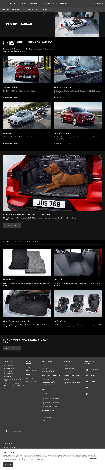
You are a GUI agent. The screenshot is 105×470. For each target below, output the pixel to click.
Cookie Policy (40, 459)
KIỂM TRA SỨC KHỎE (48, 384)
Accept (8, 465)
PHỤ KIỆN (45, 368)
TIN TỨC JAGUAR (69, 368)
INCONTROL (67, 379)
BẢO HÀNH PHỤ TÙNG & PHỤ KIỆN (50, 403)
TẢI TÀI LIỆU (30, 378)
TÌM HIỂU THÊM (13, 225)
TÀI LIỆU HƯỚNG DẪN (48, 382)
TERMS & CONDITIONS (10, 447)
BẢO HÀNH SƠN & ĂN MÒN (50, 406)
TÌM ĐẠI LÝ (45, 420)
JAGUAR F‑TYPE (9, 373)
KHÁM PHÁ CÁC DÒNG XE (11, 383)
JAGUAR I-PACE (8, 371)
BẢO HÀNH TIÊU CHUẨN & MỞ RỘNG (50, 399)
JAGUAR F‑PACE (9, 365)
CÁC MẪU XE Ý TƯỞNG (70, 371)
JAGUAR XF (7, 376)
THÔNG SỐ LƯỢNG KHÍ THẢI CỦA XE (14, 386)
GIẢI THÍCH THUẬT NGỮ (31, 382)
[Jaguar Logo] (9, 3)
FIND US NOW (8, 443)
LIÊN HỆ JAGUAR (47, 417)
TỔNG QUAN (30, 367)
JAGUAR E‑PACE (9, 368)
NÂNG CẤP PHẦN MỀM (48, 371)
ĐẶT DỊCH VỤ (46, 393)
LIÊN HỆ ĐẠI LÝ (13, 348)
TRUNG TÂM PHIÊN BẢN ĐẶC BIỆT (12, 380)
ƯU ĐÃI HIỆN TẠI (31, 370)
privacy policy (93, 458)
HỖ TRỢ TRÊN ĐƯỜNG (48, 415)
